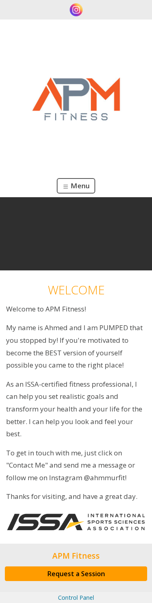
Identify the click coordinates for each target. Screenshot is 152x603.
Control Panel (76, 597)
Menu (79, 185)
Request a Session (76, 573)
